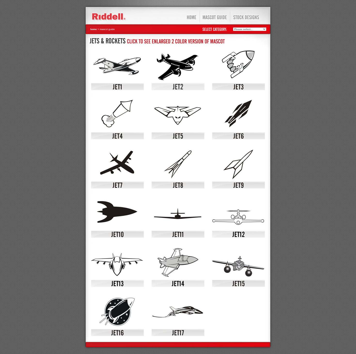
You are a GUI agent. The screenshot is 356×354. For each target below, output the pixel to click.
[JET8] (178, 187)
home (93, 29)
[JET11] (178, 237)
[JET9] (238, 187)
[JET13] (117, 286)
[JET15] (238, 286)
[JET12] (238, 237)
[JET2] (178, 89)
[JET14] (178, 286)
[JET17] (178, 335)
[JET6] (238, 138)
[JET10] (117, 237)
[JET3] (238, 89)
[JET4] (117, 138)
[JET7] (117, 187)
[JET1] (117, 89)
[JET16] (117, 335)
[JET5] (178, 138)
